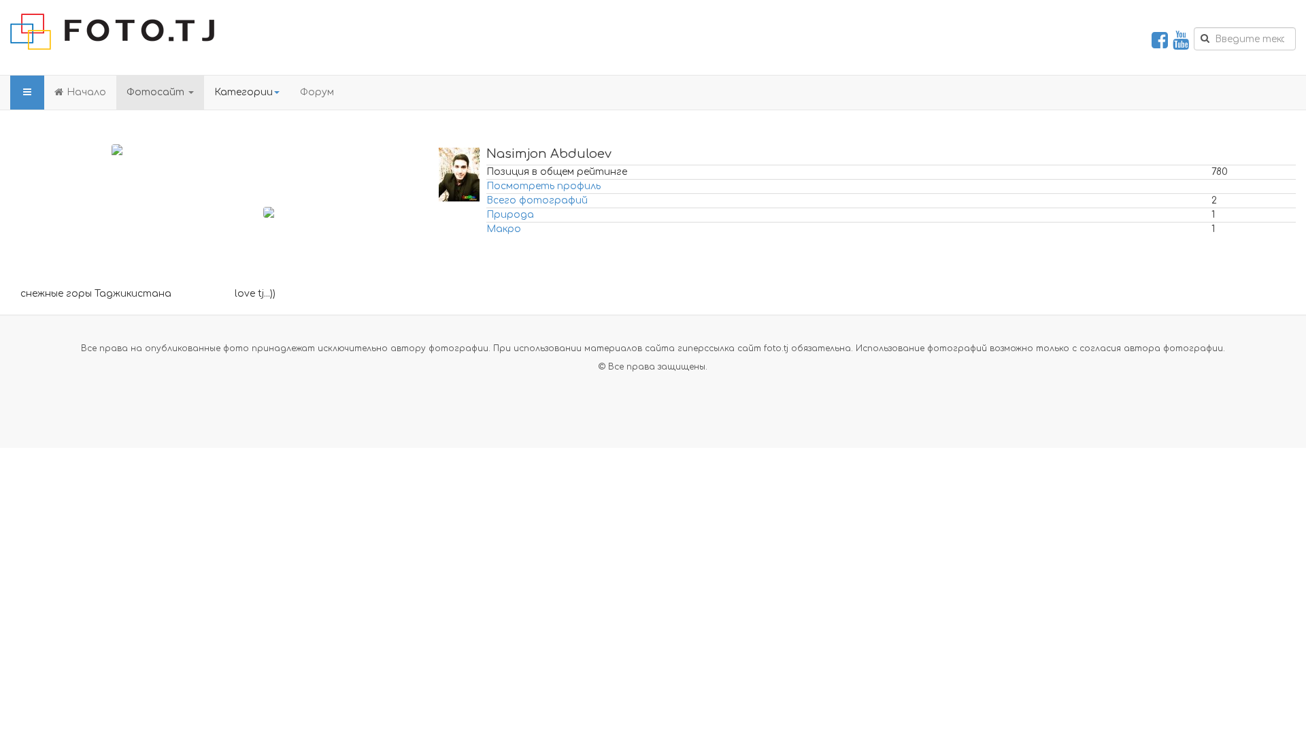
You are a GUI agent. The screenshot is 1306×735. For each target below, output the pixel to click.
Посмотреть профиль (543, 186)
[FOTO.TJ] (112, 32)
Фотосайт (157, 92)
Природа (510, 215)
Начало (86, 92)
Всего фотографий (537, 200)
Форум (317, 92)
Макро (503, 229)
